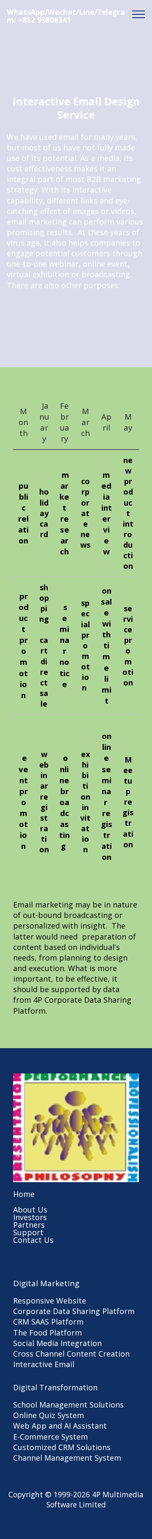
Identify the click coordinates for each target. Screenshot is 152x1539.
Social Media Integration (57, 1343)
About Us (30, 1209)
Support (28, 1232)
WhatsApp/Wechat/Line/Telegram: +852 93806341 (66, 16)
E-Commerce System (50, 1437)
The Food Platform (47, 1333)
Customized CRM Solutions (62, 1447)
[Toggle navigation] (138, 14)
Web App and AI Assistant (60, 1426)
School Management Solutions (68, 1405)
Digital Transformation (55, 1387)
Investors (30, 1217)
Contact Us (33, 1240)
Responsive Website (49, 1300)
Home (24, 1194)
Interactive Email (43, 1364)
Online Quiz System (48, 1415)
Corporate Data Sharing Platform (74, 1311)
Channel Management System (67, 1458)
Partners (29, 1225)
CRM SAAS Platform (48, 1322)
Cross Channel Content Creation (71, 1354)
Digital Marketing (46, 1283)
